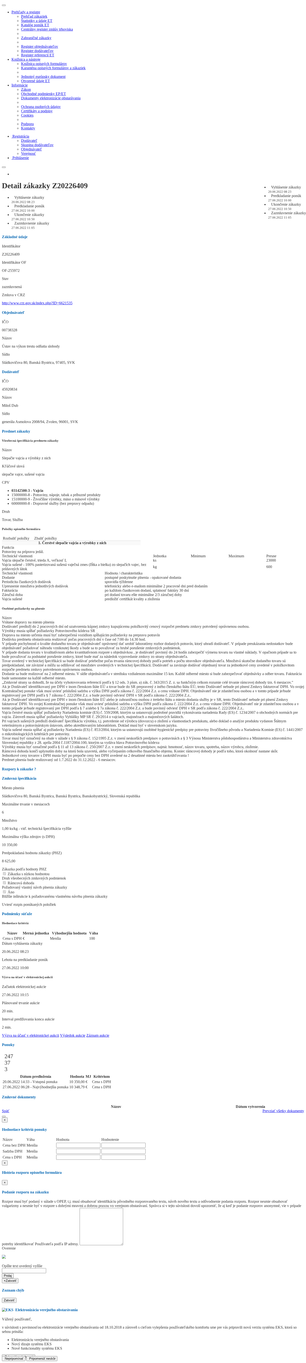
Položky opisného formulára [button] (21, 529)
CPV (6, 482)
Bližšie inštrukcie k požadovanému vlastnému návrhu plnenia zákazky (55, 896)
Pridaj (8, 1275)
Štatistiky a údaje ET (36, 21)
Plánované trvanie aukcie (21, 1003)
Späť (5, 1111)
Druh (6, 512)
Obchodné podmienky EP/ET (43, 94)
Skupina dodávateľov (37, 145)
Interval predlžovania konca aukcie (28, 1019)
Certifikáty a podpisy (37, 111)
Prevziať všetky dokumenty (283, 1111)
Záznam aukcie (97, 1035)
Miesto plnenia (13, 788)
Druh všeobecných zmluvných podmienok (34, 878)
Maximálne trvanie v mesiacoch (26, 804)
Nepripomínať (13, 1358)
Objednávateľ (31, 149)
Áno (10, 892)
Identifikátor (11, 246)
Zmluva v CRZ (13, 295)
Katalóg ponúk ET (35, 25)
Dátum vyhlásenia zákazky (22, 943)
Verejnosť (28, 153)
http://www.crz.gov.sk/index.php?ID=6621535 (37, 303)
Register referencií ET (37, 55)
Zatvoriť (9, 1300)
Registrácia (20, 136)
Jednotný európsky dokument (43, 77)
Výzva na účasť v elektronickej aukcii (30, 1035)
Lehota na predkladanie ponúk (25, 960)
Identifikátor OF (14, 262)
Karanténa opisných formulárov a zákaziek (53, 68)
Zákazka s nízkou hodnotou (28, 874)
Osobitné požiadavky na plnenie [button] (23, 608)
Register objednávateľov (39, 46)
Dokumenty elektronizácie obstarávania (51, 98)
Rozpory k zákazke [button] (19, 769)
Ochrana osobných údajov (41, 107)
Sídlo (6, 354)
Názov (7, 338)
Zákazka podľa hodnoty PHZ (24, 869)
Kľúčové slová (13, 466)
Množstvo (9, 820)
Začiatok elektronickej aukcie (24, 987)
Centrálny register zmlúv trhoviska (47, 29)
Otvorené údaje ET (35, 81)
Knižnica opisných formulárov (44, 64)
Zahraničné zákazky (36, 38)
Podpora (27, 124)
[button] (4, 1116)
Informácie (19, 85)
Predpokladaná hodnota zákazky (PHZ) (32, 853)
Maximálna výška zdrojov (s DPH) (28, 837)
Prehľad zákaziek (34, 16)
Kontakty (28, 128)
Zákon (26, 89)
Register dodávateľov (37, 51)
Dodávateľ (29, 141)
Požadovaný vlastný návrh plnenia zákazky (34, 887)
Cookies (27, 115)
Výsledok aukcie (72, 1035)
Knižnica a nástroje (25, 59)
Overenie (9, 1248)
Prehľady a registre (25, 12)
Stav (5, 279)
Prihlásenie (20, 158)
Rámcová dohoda (20, 883)
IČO (5, 322)
